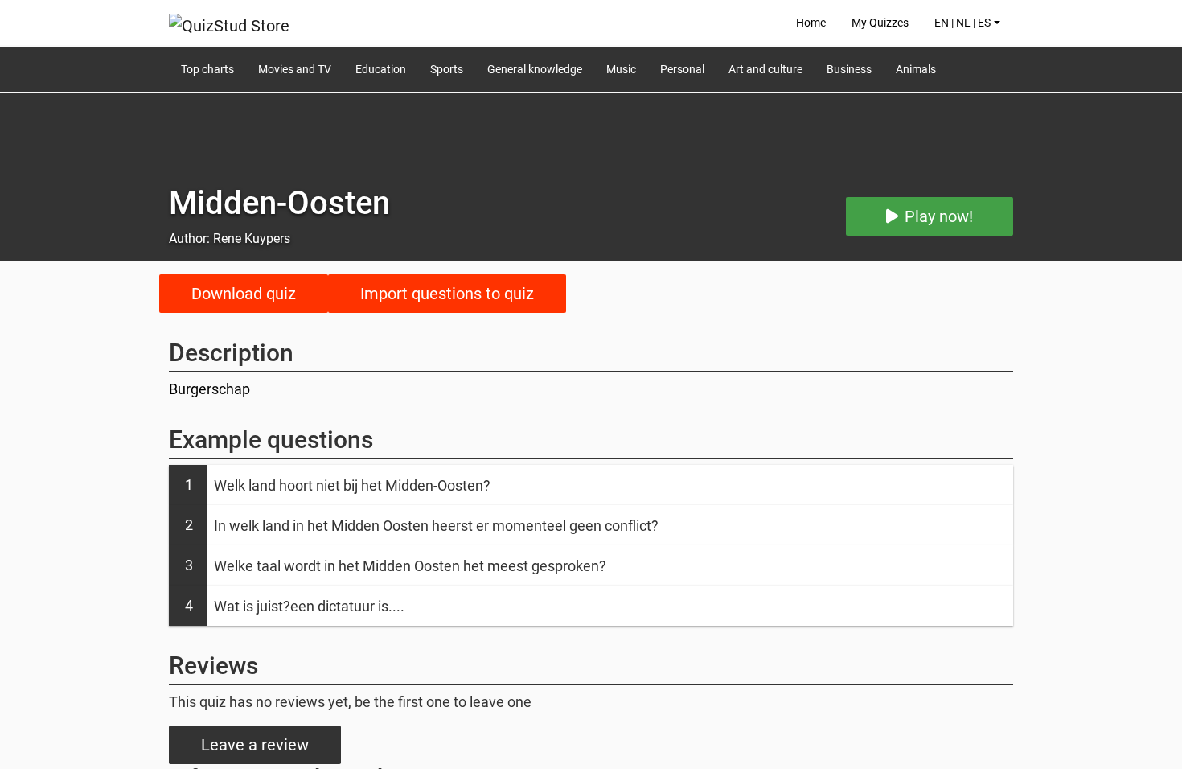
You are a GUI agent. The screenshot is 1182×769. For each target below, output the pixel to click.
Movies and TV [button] (294, 69)
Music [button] (621, 69)
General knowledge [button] (534, 69)
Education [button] (380, 69)
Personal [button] (682, 69)
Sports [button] (446, 69)
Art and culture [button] (765, 69)
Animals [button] (916, 69)
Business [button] (849, 69)
